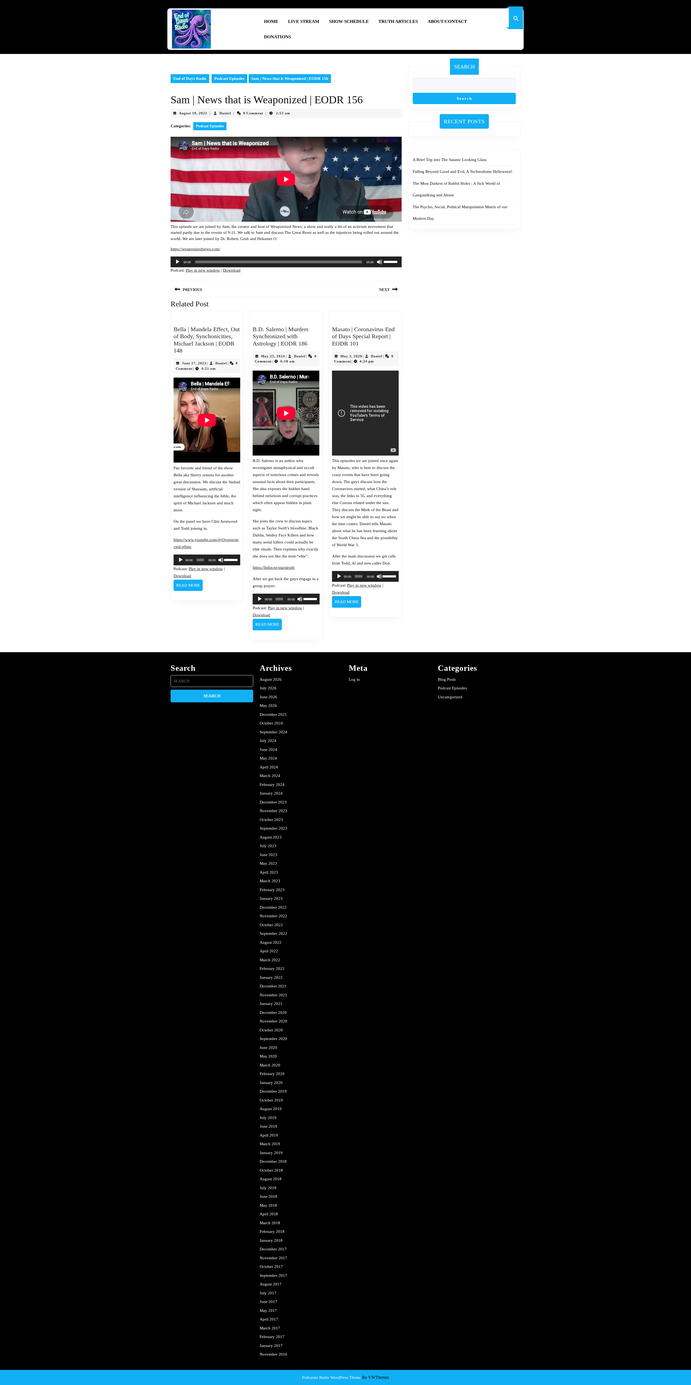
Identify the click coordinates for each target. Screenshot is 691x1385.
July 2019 (268, 1118)
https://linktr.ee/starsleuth (273, 567)
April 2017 (269, 1319)
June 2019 (268, 1126)
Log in (354, 679)
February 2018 (272, 1231)
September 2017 (273, 1275)
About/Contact (447, 21)
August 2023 (271, 837)
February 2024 (272, 784)
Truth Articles (398, 21)
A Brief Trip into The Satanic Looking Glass (450, 160)
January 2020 (271, 1082)
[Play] (177, 262)
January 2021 (271, 1003)
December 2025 (273, 714)
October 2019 (271, 1100)
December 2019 (273, 1091)
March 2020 (270, 1065)
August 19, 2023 (193, 113)
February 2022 (272, 968)
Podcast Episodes (229, 78)
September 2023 (273, 828)
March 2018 (270, 1223)
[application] (286, 262)
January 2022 (271, 977)
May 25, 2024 (273, 356)
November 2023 (273, 811)
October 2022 (271, 925)
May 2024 (268, 758)
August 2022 (271, 942)
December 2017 (273, 1249)
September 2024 (273, 732)
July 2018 (268, 1188)
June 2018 (268, 1196)
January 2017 (271, 1345)
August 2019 (271, 1109)
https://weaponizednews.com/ (195, 249)
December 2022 (273, 907)
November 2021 (273, 995)
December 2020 (273, 1012)
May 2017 (268, 1310)
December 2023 (273, 802)
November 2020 (273, 1021)
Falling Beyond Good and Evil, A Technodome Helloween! (462, 171)
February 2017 (272, 1337)
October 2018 (271, 1170)
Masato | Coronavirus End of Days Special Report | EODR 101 (363, 336)
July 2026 (268, 688)
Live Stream (303, 21)
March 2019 (270, 1144)
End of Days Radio (189, 78)
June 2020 (268, 1047)
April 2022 (269, 951)
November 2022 (273, 916)
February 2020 (272, 1074)
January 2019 (271, 1153)
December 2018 (273, 1161)
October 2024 (271, 723)
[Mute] (379, 262)
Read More (189, 587)
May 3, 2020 (351, 356)
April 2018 (269, 1214)
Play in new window (203, 270)
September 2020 (273, 1039)
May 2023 (268, 863)
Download (232, 270)
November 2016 (273, 1354)
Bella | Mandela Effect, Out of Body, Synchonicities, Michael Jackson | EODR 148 (207, 340)
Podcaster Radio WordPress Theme (331, 1377)
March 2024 (270, 776)
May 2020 (268, 1056)
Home (271, 21)
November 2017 (273, 1258)
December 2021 (273, 986)
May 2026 (268, 705)
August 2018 (271, 1179)
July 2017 (268, 1293)
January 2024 (271, 793)
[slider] (391, 261)
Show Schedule (349, 21)
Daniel (225, 113)
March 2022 (270, 960)
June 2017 (268, 1301)
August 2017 (271, 1284)
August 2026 (271, 679)
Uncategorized (450, 697)
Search (464, 67)
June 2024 (268, 749)
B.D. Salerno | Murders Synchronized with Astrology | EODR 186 (281, 336)
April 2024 (269, 767)
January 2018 (271, 1240)
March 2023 (270, 881)
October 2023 (271, 820)
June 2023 (268, 855)
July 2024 (268, 740)
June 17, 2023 (194, 363)
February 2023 (272, 890)
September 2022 (273, 933)
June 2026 (268, 697)
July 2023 (268, 846)
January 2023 (271, 898)
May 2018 (268, 1205)
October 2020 (271, 1030)
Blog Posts (447, 679)
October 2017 (271, 1266)
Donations (277, 36)
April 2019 (269, 1135)
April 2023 (269, 872)
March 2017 (270, 1328)
